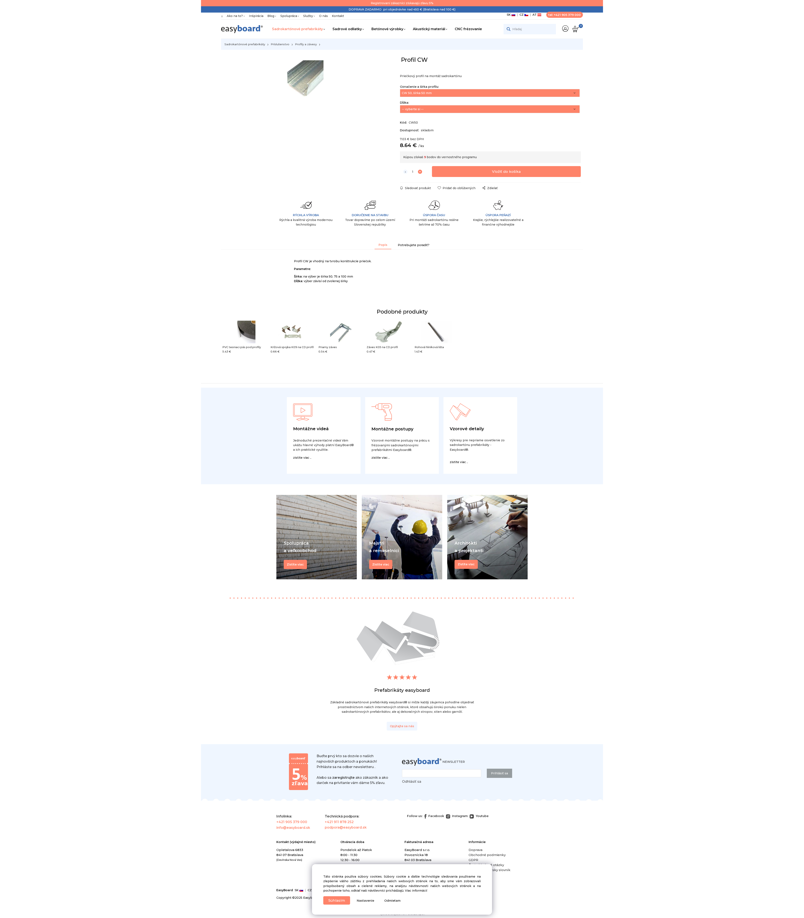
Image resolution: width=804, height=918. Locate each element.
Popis (383, 245)
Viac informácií (416, 890)
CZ (521, 15)
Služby (308, 16)
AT (534, 15)
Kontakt (338, 16)
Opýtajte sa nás (402, 726)
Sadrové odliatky (347, 29)
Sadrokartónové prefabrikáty (297, 29)
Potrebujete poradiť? (413, 245)
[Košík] (575, 29)
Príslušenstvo (280, 44)
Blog (270, 16)
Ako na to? (235, 16)
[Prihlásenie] (565, 28)
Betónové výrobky (387, 29)
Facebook (436, 816)
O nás (323, 16)
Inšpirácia (256, 16)
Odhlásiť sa (411, 782)
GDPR (473, 860)
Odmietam (392, 901)
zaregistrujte (343, 778)
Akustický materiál (429, 29)
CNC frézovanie (468, 29)
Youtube (481, 816)
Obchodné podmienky (487, 855)
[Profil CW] (302, 91)
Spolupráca (288, 16)
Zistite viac (466, 564)
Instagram (459, 816)
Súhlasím (336, 900)
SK (509, 15)
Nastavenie (365, 901)
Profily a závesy (306, 44)
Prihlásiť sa (499, 773)
